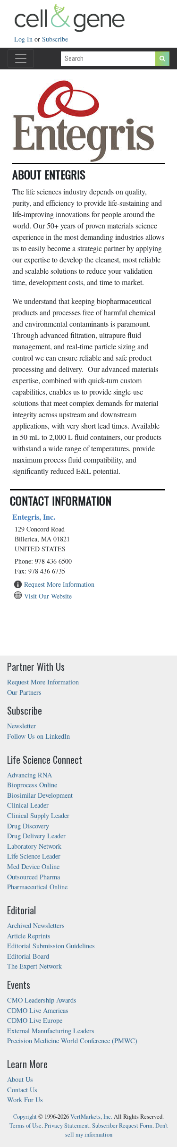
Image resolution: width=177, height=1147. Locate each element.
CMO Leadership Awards (41, 999)
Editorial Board (28, 956)
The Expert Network (34, 965)
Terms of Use (25, 1126)
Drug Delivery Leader (36, 835)
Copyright (25, 1117)
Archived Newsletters (36, 925)
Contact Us (22, 1089)
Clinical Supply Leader (38, 815)
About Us (20, 1079)
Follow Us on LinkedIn (38, 736)
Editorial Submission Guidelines (51, 945)
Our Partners (24, 692)
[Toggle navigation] (21, 58)
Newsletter (21, 725)
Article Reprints (29, 935)
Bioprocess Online (32, 784)
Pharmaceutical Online (37, 886)
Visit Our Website (48, 595)
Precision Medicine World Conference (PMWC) (72, 1040)
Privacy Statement (66, 1126)
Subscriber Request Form (122, 1126)
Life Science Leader (33, 856)
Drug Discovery (28, 825)
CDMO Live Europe (34, 1020)
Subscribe (55, 38)
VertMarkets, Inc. (91, 1117)
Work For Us (25, 1099)
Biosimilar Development (40, 795)
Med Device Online (33, 866)
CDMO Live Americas (37, 1010)
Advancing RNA (29, 774)
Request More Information (59, 584)
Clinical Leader (28, 805)
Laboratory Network (34, 846)
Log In (24, 38)
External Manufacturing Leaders (50, 1030)
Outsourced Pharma (33, 876)
